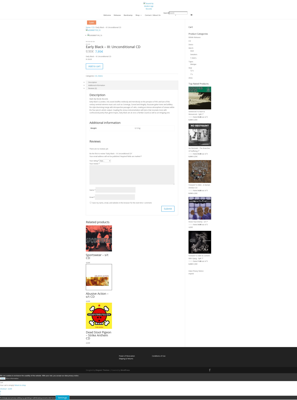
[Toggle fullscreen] (91, 41)
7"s (191, 74)
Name (92, 190)
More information (12, 378)
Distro (100, 76)
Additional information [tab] (96, 85)
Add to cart (94, 66)
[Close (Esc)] (87, 41)
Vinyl (190, 68)
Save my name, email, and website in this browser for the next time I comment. (122, 203)
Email (92, 197)
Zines (191, 78)
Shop (138, 15)
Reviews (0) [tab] (92, 88)
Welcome (107, 15)
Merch (191, 48)
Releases (117, 15)
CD (93, 27)
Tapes (191, 61)
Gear (192, 51)
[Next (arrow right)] (89, 44)
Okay (3, 378)
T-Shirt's (193, 58)
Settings (62, 397)
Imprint (191, 274)
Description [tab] (92, 82)
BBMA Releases (195, 37)
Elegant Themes (102, 370)
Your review (94, 164)
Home (88, 27)
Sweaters (193, 54)
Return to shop (20, 385)
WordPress (125, 370)
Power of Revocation (127, 356)
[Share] (89, 41)
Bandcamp (128, 15)
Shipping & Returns (126, 359)
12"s (192, 71)
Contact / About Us (152, 15)
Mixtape (193, 64)
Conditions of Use (158, 356)
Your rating (94, 161)
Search (166, 13)
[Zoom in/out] (94, 41)
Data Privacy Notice (196, 271)
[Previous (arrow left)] (87, 44)
